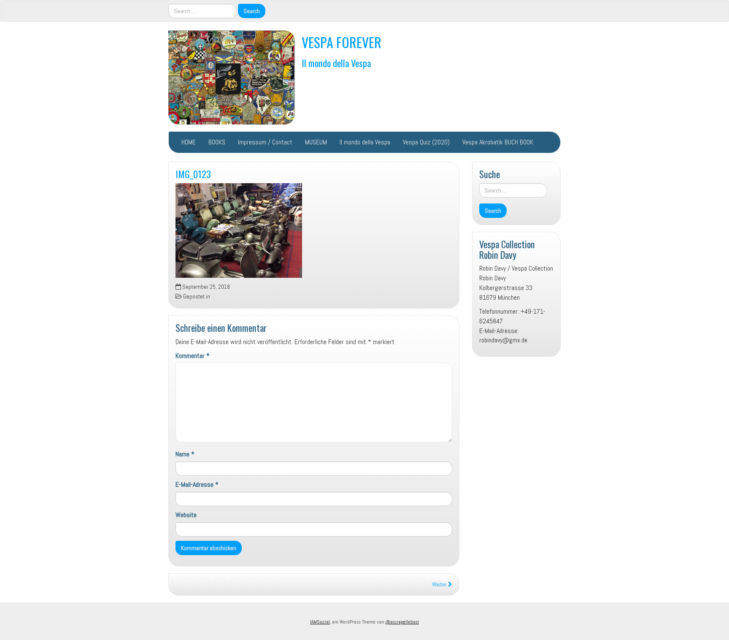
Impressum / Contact (265, 142)
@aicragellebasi (402, 622)
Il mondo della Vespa (336, 63)
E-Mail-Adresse (197, 484)
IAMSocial (320, 622)
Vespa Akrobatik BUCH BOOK (497, 142)
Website (186, 514)
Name (185, 454)
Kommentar (193, 355)
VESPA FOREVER (341, 42)
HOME (188, 142)
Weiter (440, 584)
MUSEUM (316, 142)
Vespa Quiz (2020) (426, 142)
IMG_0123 (193, 174)
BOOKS (216, 142)
